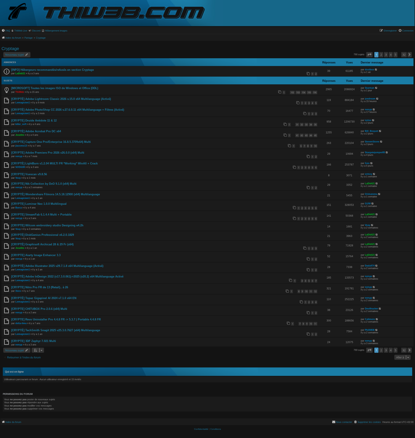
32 (302, 124)
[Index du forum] (21, 12)
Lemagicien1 (22, 102)
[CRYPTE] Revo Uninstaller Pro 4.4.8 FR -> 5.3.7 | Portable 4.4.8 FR (56, 319)
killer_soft (21, 124)
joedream (370, 98)
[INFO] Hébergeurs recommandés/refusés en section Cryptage (52, 69)
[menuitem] (6, 30)
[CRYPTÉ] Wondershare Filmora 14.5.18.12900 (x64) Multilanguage (55, 194)
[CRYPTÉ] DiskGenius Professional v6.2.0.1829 (42, 234)
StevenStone (372, 141)
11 (311, 291)
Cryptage (10, 48)
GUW (368, 203)
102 (292, 92)
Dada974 (370, 265)
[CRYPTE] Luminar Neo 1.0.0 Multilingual (39, 203)
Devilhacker (371, 308)
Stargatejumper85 (375, 152)
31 (297, 124)
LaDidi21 (20, 73)
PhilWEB (370, 330)
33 (306, 124)
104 (303, 92)
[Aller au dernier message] (376, 69)
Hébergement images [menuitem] (56, 30)
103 (298, 92)
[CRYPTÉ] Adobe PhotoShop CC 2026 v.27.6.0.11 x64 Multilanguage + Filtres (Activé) (67, 109)
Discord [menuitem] (36, 30)
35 (315, 124)
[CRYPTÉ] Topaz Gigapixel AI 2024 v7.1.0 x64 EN (43, 298)
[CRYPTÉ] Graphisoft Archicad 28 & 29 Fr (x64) (42, 244)
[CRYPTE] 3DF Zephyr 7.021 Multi (33, 341)
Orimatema (371, 194)
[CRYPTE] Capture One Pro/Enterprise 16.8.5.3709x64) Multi (51, 141)
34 (311, 124)
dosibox (369, 69)
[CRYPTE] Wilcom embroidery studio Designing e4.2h (47, 225)
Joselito (19, 135)
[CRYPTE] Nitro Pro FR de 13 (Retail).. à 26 (39, 287)
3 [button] (386, 55)
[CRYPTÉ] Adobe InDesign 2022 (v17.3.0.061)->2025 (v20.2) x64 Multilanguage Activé (67, 276)
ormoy (368, 174)
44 (311, 135)
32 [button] (403, 55)
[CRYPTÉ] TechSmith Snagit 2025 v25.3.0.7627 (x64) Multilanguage (55, 330)
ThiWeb (19, 92)
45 (315, 135)
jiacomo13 (21, 145)
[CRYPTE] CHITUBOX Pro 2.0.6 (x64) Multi (39, 308)
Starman (369, 88)
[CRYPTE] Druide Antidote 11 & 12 (34, 120)
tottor (368, 120)
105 (309, 92)
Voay (18, 177)
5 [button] (395, 55)
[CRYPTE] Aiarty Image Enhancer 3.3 (36, 255)
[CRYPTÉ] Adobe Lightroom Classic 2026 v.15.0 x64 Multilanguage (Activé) (61, 99)
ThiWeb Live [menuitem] (20, 30)
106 (314, 92)
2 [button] (381, 55)
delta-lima (21, 323)
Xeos (18, 291)
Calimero (370, 319)
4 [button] (390, 55)
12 (315, 291)
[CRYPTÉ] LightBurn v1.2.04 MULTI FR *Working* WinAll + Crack (54, 163)
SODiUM (20, 167)
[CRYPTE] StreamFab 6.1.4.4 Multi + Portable (41, 214)
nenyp (368, 109)
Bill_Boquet (371, 131)
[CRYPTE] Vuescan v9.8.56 (29, 174)
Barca (18, 207)
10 (315, 146)
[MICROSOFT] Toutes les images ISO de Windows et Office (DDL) (54, 88)
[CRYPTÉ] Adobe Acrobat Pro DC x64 (36, 131)
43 (306, 135)
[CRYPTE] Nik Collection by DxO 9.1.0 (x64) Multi (44, 183)
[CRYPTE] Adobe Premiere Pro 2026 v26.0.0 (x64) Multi (47, 152)
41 (297, 135)
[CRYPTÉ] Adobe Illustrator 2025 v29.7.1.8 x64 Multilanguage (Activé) (57, 266)
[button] (369, 54)
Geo (367, 163)
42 (302, 135)
